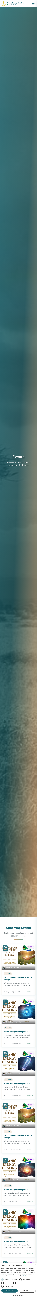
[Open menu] (33, 3)
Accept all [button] (9, 1290)
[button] (18, 1295)
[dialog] (18, 1281)
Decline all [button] (27, 1290)
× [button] (35, 1265)
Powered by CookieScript (18, 1298)
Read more (26, 1276)
